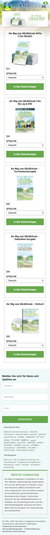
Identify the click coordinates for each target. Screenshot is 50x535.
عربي (33, 439)
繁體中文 (25, 440)
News (17, 465)
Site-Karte (35, 465)
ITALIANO (32, 448)
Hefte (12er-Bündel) (25, 35)
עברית (40, 437)
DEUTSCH (22, 443)
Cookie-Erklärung (32, 529)
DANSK (21, 437)
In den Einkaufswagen (25, 86)
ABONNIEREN (25, 419)
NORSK (40, 443)
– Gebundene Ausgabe (25, 238)
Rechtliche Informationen (13, 531)
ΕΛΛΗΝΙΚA (21, 448)
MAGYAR (31, 443)
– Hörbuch (25, 304)
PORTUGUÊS (9, 450)
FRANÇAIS (30, 437)
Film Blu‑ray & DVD (25, 102)
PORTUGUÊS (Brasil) (26, 450)
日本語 (6, 440)
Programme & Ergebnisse (29, 462)
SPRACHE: (11, 73)
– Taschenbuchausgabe (25, 170)
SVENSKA (8, 445)
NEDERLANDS (10, 443)
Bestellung (9, 465)
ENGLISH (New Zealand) (26, 434)
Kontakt (25, 465)
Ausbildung (9, 467)
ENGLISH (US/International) (16, 432)
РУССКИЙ (15, 440)
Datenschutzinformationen (14, 526)
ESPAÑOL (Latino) (21, 445)
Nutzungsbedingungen (12, 529)
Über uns (8, 460)
